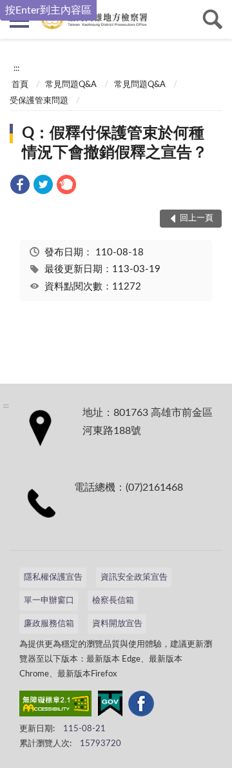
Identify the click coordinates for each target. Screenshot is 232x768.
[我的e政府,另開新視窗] (110, 706)
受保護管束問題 (39, 101)
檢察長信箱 (113, 600)
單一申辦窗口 (49, 600)
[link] (20, 187)
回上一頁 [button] (196, 218)
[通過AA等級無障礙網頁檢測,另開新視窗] (55, 706)
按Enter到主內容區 (48, 10)
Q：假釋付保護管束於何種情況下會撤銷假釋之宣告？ (115, 143)
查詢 (212, 19)
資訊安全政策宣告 (134, 577)
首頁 (20, 85)
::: (16, 68)
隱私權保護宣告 (53, 577)
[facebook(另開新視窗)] (141, 706)
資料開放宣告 (117, 624)
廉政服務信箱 (49, 624)
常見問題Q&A (71, 85)
